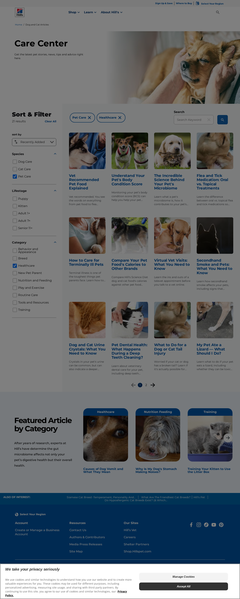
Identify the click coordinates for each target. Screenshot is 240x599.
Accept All (183, 586)
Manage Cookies (183, 576)
